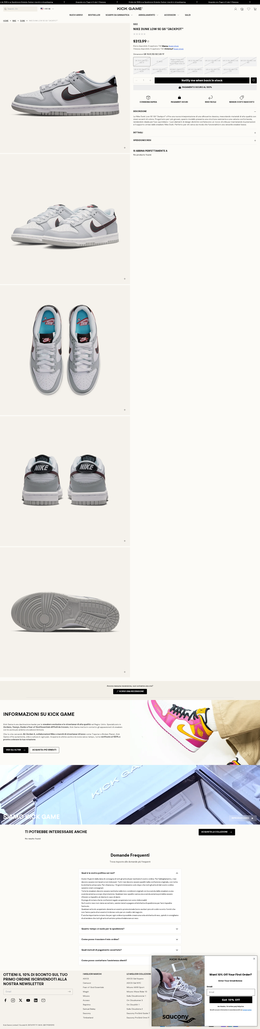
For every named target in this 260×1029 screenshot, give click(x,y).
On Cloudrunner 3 (135, 1000)
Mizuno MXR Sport (135, 987)
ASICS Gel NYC (134, 983)
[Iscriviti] (69, 991)
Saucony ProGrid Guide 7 (138, 1013)
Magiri (86, 992)
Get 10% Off (231, 999)
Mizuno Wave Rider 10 (137, 992)
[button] (119, 15)
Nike (14, 21)
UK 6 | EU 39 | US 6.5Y (213, 71)
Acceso (86, 1000)
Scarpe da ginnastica (117, 15)
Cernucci (87, 983)
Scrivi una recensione (133, 692)
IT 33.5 (162, 63)
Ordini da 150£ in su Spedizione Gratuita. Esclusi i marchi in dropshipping (130, 2)
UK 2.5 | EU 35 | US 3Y (213, 63)
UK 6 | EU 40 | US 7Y (231, 71)
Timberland (88, 1018)
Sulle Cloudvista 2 (135, 1009)
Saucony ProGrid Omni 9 (138, 1018)
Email (209, 986)
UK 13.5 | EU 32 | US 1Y (142, 63)
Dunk (22, 21)
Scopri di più (174, 46)
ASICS (86, 979)
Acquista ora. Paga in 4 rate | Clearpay (64, 2)
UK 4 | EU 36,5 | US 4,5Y (142, 71)
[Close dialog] (254, 959)
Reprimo (87, 1005)
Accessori (170, 15)
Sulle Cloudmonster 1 (136, 996)
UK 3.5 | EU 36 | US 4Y (248, 63)
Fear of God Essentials (93, 987)
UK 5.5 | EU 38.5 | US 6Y (196, 71)
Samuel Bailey (89, 1009)
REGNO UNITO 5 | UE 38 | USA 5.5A (178, 71)
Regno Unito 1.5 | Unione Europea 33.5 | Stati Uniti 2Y (178, 62)
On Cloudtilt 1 (133, 1005)
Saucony (87, 1013)
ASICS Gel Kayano (135, 979)
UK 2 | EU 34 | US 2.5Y (196, 63)
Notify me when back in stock (202, 80)
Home (5, 21)
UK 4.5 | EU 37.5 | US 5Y (160, 71)
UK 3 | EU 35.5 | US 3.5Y (231, 63)
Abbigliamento (147, 15)
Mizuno (86, 996)
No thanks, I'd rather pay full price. (231, 1006)
